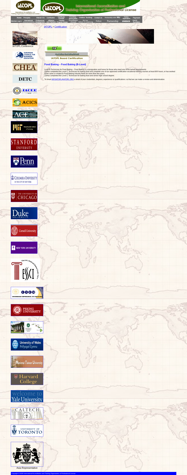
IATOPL (48, 27)
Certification (60, 27)
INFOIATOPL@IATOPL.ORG (63, 79)
